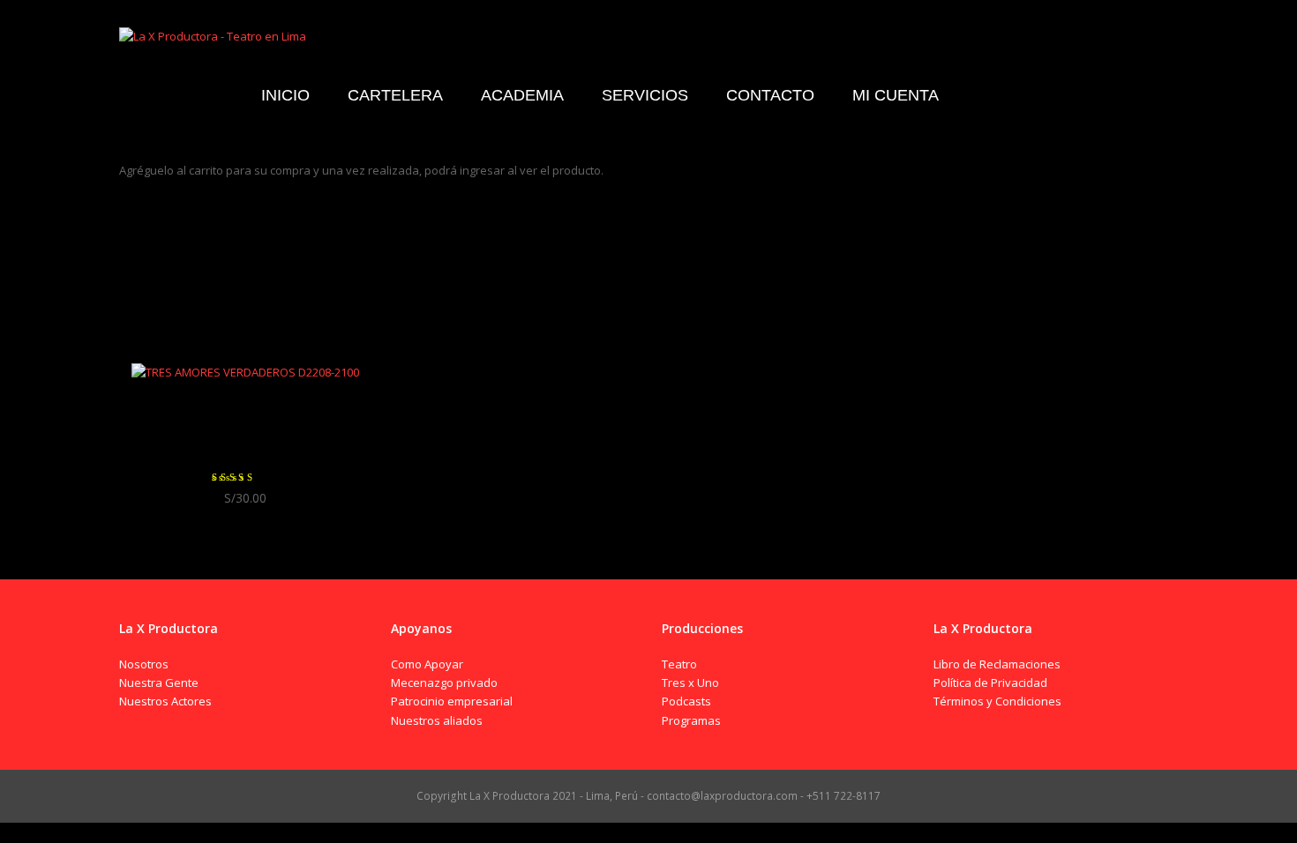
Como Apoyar (427, 664)
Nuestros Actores (165, 701)
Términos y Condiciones (997, 701)
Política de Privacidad (990, 682)
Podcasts (686, 701)
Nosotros (144, 664)
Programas (691, 720)
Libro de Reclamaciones (997, 664)
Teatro (679, 664)
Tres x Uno (690, 682)
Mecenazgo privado (444, 682)
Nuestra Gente (159, 682)
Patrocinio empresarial (452, 701)
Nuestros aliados (437, 720)
